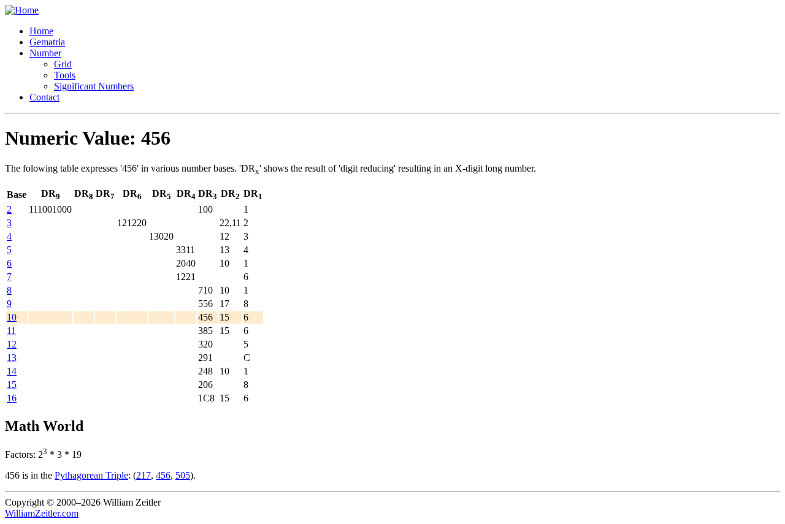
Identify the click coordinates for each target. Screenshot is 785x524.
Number (45, 53)
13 (12, 357)
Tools (64, 75)
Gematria (47, 42)
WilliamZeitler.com (41, 513)
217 (143, 475)
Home (41, 31)
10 (12, 317)
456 (163, 475)
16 (12, 398)
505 (182, 475)
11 (11, 330)
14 (12, 371)
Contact (44, 97)
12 (12, 344)
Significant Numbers (94, 86)
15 (12, 384)
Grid (63, 64)
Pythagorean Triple (91, 475)
